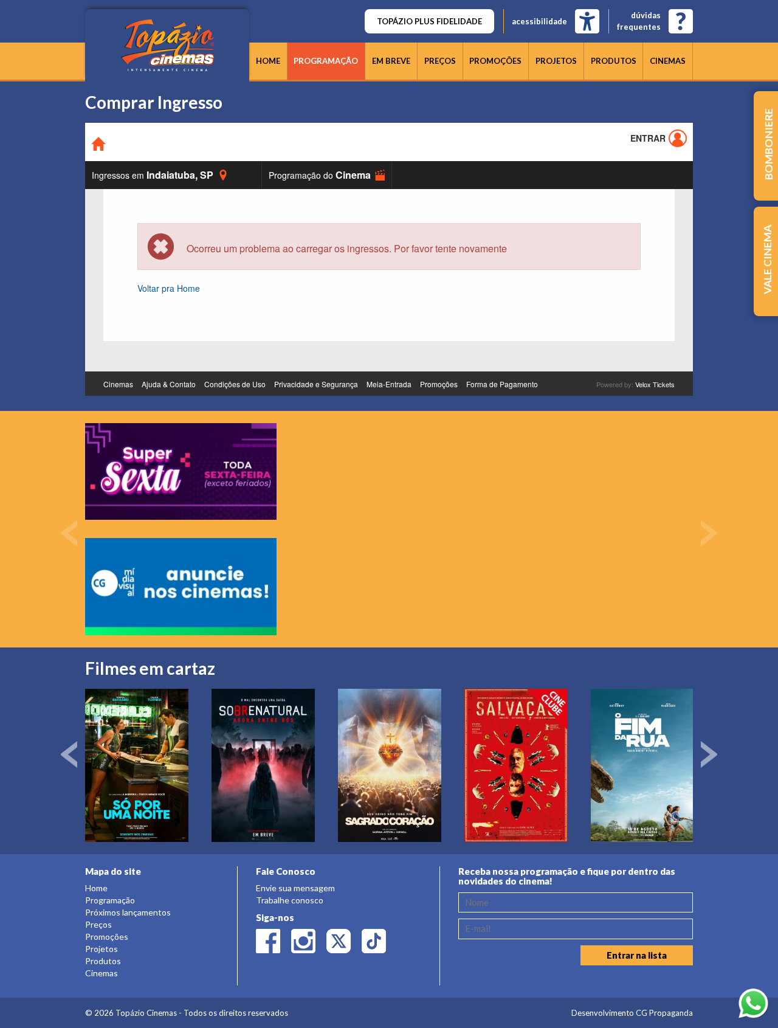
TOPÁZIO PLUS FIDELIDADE (429, 21)
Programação (326, 61)
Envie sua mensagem (295, 888)
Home (268, 61)
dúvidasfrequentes (639, 21)
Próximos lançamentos (128, 912)
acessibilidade (539, 21)
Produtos (613, 61)
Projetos (556, 61)
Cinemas (668, 61)
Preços (440, 61)
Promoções (495, 61)
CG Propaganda (664, 1013)
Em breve (391, 61)
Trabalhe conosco (289, 900)
